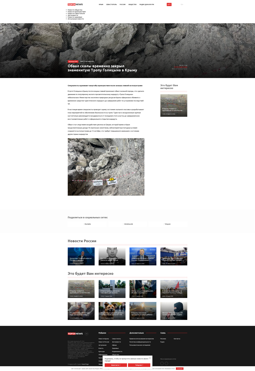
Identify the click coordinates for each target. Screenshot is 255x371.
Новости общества (75, 10)
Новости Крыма (104, 339)
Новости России (104, 342)
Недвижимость (117, 351)
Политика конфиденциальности (140, 342)
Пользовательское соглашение (139, 345)
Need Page (85, 364)
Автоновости (73, 15)
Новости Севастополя (76, 13)
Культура (102, 351)
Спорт (101, 361)
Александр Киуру (180, 67)
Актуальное (102, 345)
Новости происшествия (77, 12)
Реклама (163, 339)
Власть (101, 348)
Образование (103, 354)
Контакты (177, 339)
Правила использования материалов (141, 339)
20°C (169, 4)
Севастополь (111, 4)
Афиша (114, 345)
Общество (132, 4)
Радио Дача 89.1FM (147, 4)
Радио (162, 342)
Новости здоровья (75, 17)
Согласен (179, 368)
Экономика (102, 364)
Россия (122, 4)
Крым (101, 4)
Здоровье (115, 348)
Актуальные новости (76, 19)
